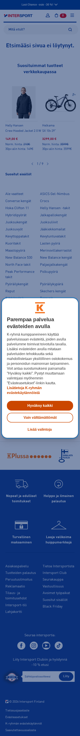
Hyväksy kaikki (40, 405)
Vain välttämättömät (40, 417)
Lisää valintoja (40, 429)
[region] (40, 368)
